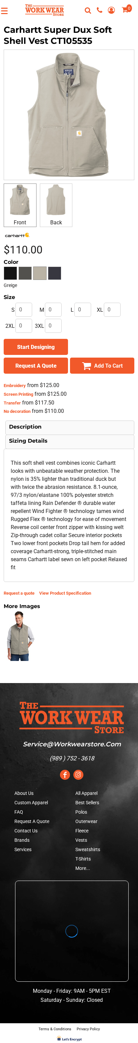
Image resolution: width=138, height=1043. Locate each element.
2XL (10, 326)
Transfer (12, 402)
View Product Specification (65, 593)
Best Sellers (87, 802)
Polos (81, 812)
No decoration (17, 411)
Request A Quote (31, 821)
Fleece (81, 830)
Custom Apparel (31, 802)
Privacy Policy (88, 1029)
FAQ (18, 812)
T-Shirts (83, 859)
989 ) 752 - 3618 (73, 758)
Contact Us (26, 830)
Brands (21, 840)
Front (20, 222)
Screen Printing (18, 394)
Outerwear (86, 821)
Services (22, 849)
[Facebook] (65, 775)
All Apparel (86, 793)
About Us (23, 793)
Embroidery (15, 385)
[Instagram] (78, 775)
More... (82, 868)
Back (56, 222)
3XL (39, 326)
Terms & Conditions (55, 1029)
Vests (81, 840)
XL (100, 310)
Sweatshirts (87, 849)
